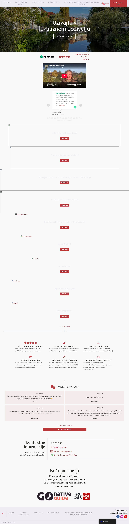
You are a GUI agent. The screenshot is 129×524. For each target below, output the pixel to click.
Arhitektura (37, 2)
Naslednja (67, 326)
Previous (59, 425)
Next (70, 425)
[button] (64, 429)
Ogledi (6, 2)
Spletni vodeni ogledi (21, 3)
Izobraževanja (53, 2)
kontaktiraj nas (118, 3)
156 (68, 425)
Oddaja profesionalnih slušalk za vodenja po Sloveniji (81, 3)
